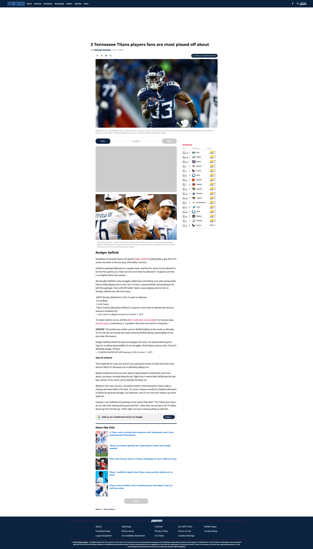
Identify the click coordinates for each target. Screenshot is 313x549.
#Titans (116, 349)
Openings (126, 526)
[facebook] (292, 3)
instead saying (103, 323)
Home (98, 509)
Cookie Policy (210, 531)
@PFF (99, 297)
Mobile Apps (210, 526)
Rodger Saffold (141, 259)
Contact (158, 526)
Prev (103, 141)
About (99, 526)
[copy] (110, 55)
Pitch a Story (128, 531)
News (29, 4)
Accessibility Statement (133, 535)
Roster (69, 4)
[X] (298, 3)
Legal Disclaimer (104, 535)
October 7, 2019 (135, 314)
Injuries (78, 4)
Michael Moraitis (102, 50)
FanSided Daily (103, 531)
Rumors (37, 4)
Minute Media (82, 542)
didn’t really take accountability (142, 320)
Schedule (48, 4)
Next (169, 141)
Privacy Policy (161, 531)
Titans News (109, 509)
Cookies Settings (186, 535)
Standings (59, 4)
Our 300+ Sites (185, 526)
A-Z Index (159, 535)
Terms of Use (184, 531)
